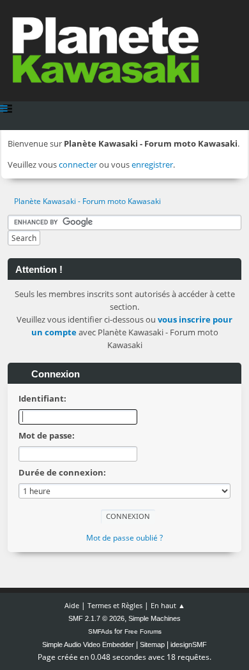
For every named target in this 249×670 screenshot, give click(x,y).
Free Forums (143, 631)
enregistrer (152, 164)
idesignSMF (188, 644)
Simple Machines (154, 618)
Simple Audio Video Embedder (88, 644)
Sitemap (152, 644)
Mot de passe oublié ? (124, 537)
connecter (78, 164)
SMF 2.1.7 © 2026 (96, 618)
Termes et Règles (114, 605)
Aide (71, 605)
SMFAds (100, 631)
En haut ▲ (168, 605)
